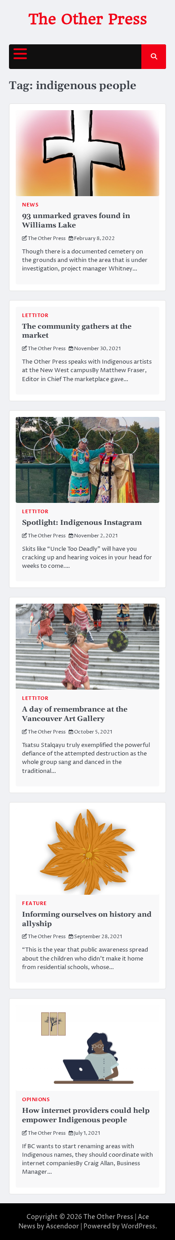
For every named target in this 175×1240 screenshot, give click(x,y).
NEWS (30, 204)
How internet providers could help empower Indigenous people (86, 1115)
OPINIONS (36, 1099)
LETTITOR (35, 315)
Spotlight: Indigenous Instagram (82, 522)
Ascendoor (62, 1226)
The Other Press (87, 19)
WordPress (138, 1226)
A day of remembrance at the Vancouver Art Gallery (74, 714)
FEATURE (34, 903)
